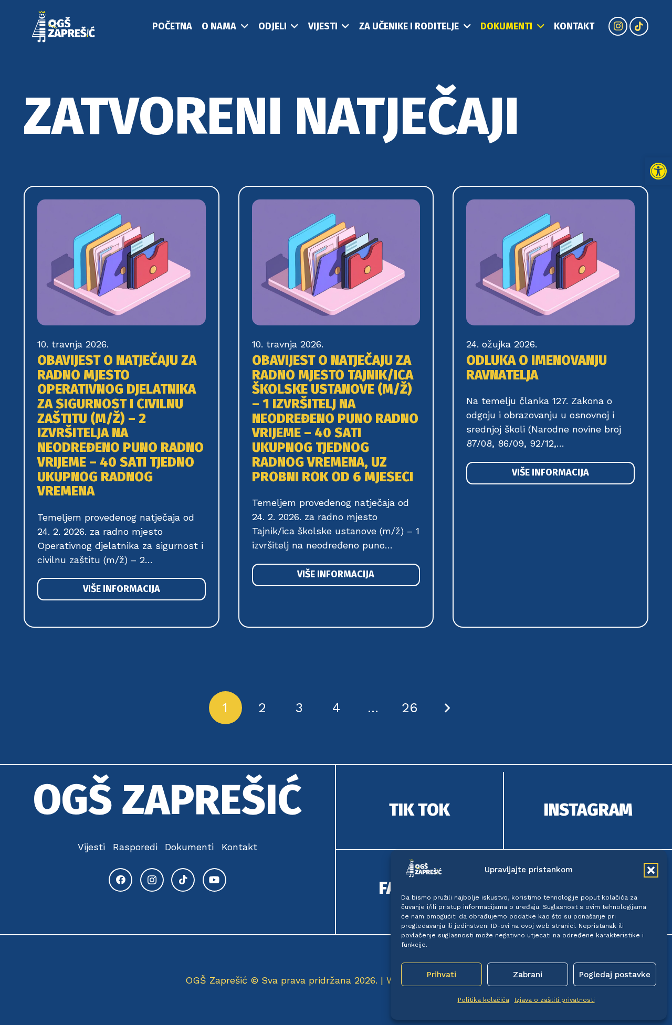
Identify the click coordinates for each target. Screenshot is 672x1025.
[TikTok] (638, 26)
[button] (658, 171)
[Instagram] (617, 26)
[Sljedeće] (446, 707)
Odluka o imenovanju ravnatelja (536, 367)
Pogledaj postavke (614, 974)
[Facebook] (120, 880)
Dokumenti (189, 846)
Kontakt (239, 846)
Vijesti (91, 846)
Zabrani (527, 974)
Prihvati (441, 974)
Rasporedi (135, 846)
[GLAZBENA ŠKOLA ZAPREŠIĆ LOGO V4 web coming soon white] (64, 26)
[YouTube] (214, 880)
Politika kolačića (483, 999)
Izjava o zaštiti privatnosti (554, 999)
